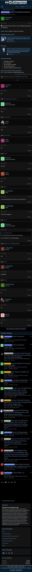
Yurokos (6, 340)
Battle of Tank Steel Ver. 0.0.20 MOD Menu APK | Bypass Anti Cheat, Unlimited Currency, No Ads (17, 441)
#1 (30, 23)
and (10, 99)
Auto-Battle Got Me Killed (20, 380)
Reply (30, 96)
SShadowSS (4, 14)
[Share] (28, 23)
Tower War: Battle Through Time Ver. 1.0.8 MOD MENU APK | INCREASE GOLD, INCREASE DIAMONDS (17, 355)
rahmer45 (6, 434)
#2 (30, 90)
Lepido (5, 426)
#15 (30, 320)
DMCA (3, 545)
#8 (30, 196)
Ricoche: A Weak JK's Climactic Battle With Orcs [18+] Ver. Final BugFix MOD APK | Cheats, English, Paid (17, 402)
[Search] (30, 6)
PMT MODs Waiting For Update (20, 467)
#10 (30, 230)
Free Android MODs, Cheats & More (10, 536)
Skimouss (6, 348)
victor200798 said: (6, 233)
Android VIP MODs (6, 533)
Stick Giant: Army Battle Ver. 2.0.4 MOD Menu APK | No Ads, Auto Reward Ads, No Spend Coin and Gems (16, 422)
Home (3, 531)
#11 (30, 253)
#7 (30, 178)
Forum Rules (5, 543)
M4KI (5, 405)
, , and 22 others (15, 76)
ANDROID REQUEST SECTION (20, 340)
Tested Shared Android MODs (24, 395)
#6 (30, 163)
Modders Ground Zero (7, 541)
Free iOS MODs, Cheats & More (9, 538)
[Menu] (2, 6)
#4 (30, 127)
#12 (30, 271)
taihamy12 (6, 382)
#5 (30, 145)
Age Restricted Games (22, 367)
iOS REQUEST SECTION (20, 348)
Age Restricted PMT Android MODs (21, 459)
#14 (30, 305)
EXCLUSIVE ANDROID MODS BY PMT (22, 358)
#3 (30, 109)
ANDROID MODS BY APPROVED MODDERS (15, 426)
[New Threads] (27, 6)
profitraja (6, 476)
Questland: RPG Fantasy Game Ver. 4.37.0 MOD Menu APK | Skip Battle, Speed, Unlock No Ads (16, 412)
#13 (30, 290)
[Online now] (4, 124)
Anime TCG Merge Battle (20, 432)
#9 (30, 211)
